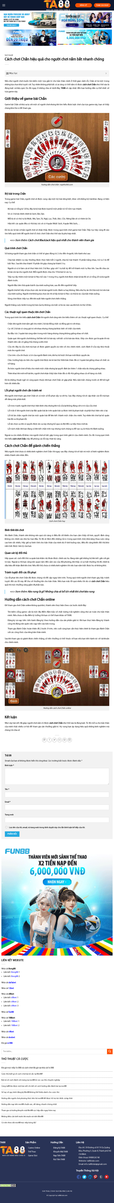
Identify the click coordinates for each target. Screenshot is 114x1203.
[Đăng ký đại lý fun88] (29, 20)
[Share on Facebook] (49, 740)
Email (7, 802)
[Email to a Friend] (59, 740)
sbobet (11, 1037)
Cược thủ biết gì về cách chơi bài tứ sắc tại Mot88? (22, 1074)
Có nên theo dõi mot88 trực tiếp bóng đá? (18, 1123)
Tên (7, 789)
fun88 (11, 1012)
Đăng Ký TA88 (59, 1148)
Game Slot (32, 1156)
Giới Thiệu (46, 1191)
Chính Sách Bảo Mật (58, 1191)
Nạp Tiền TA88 (59, 1156)
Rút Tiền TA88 (59, 1160)
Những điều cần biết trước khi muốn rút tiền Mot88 (22, 1117)
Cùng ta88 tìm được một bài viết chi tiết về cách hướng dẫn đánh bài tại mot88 (33, 1086)
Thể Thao (32, 1152)
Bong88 (14, 972)
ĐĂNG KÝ (83, 5)
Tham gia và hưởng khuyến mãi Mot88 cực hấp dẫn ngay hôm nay (28, 1110)
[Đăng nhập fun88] (85, 38)
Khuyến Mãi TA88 (60, 1152)
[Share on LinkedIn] (69, 740)
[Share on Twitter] (54, 740)
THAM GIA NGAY (102, 5)
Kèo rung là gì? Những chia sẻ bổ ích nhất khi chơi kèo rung (61, 591)
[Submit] (110, 1051)
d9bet (14, 998)
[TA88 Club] (57, 5)
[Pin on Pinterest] (64, 740)
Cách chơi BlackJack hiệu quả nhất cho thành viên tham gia (61, 240)
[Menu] (3, 5)
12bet (11, 988)
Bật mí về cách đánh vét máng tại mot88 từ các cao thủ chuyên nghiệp (30, 1080)
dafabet (12, 983)
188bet (14, 1021)
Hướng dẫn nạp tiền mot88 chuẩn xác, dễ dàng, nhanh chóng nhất (29, 1104)
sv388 (10, 1043)
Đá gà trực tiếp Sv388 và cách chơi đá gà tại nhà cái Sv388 (27, 1068)
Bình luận (9, 765)
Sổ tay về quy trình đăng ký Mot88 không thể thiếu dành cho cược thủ (30, 1092)
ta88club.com (62, 1195)
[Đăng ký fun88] (57, 900)
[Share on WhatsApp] (44, 740)
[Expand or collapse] (106, 73)
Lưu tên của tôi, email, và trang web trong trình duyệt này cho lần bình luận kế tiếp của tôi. (47, 828)
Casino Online (34, 1148)
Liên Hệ (69, 1191)
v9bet (11, 1032)
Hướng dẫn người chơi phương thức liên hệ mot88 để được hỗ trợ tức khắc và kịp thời (36, 1098)
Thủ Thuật (9, 55)
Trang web (9, 815)
